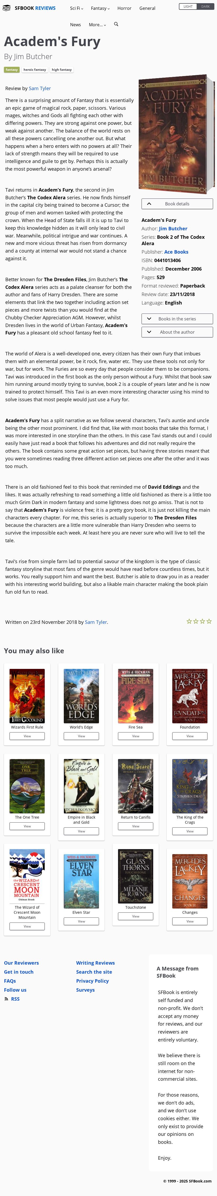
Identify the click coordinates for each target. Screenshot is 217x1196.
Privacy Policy (92, 981)
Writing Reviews (95, 963)
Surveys (85, 990)
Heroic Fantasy (35, 69)
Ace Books (176, 252)
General (147, 8)
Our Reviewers (21, 963)
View (27, 736)
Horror (124, 8)
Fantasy (12, 69)
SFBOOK (35, 8)
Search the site (94, 972)
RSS (15, 999)
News (75, 25)
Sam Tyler (40, 88)
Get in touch (19, 972)
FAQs (10, 981)
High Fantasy (62, 69)
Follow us (15, 990)
